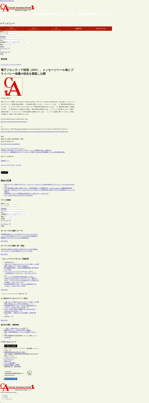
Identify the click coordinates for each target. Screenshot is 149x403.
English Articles (101, 28)
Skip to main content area (7, 0)
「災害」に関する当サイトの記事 (14, 328)
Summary (7, 316)
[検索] (0, 35)
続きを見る (4, 241)
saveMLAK (7, 337)
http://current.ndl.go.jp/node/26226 (10, 144)
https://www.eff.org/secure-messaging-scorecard (14, 121)
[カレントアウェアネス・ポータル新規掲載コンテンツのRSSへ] (10, 350)
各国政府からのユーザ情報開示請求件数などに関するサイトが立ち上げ (26, 193)
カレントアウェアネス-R (8, 148)
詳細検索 (3, 36)
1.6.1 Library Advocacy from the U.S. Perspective (18, 195)
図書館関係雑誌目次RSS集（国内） (15, 352)
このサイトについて (10, 357)
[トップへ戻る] (0, 402)
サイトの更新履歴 (9, 363)
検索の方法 (7, 361)
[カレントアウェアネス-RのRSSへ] (26, 293)
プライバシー (20, 148)
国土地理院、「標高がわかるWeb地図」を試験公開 (20, 313)
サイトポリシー (9, 359)
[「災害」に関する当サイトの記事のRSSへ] (27, 328)
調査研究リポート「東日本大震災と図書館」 (18, 330)
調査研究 (78, 28)
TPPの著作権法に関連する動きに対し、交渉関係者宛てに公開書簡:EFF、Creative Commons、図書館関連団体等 (38, 188)
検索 (2, 54)
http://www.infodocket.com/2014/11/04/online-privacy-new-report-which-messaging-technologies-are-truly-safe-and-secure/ (34, 131)
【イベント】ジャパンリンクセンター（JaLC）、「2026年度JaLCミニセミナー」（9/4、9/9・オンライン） (20, 273)
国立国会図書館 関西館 (11, 365)
